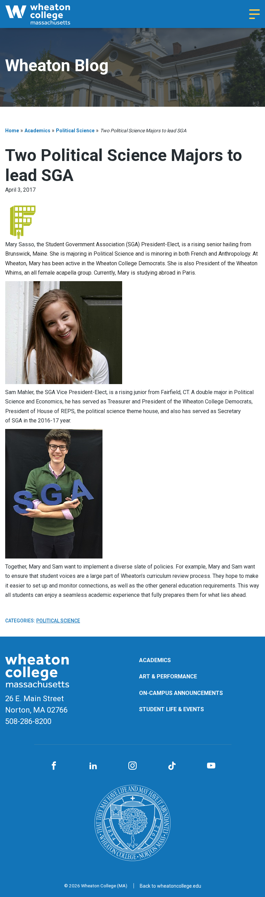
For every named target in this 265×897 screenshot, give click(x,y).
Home (12, 130)
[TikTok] (172, 766)
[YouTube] (211, 766)
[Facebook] (53, 766)
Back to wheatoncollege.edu (170, 886)
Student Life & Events (171, 709)
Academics (37, 130)
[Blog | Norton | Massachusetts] (46, 14)
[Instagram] (132, 766)
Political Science (75, 130)
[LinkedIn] (93, 766)
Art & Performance (168, 676)
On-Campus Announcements (181, 693)
